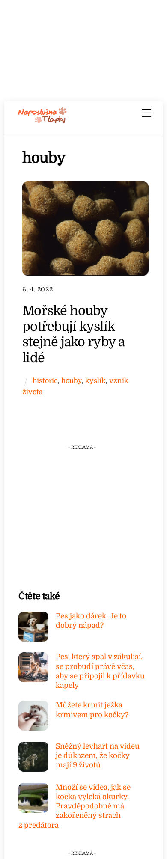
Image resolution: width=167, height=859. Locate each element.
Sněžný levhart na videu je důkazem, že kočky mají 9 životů (98, 755)
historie (45, 381)
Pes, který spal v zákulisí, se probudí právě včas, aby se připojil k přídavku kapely (100, 671)
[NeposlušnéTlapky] (42, 121)
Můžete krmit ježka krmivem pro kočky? (92, 710)
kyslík (95, 381)
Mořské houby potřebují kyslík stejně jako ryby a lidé (73, 334)
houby (71, 381)
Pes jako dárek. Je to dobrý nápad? (91, 621)
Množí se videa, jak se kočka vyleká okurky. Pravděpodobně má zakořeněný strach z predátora (74, 806)
